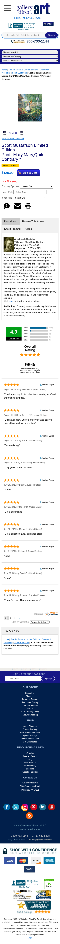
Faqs (38, 18)
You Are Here (11, 630)
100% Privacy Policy (30, 712)
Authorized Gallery (30, 702)
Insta (24, 807)
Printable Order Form (30, 739)
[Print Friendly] (28, 209)
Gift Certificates (30, 742)
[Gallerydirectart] (30, 8)
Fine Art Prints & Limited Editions (23, 70)
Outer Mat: (7, 191)
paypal (29, 869)
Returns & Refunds (30, 699)
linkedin (42, 807)
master (22, 860)
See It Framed (12, 228)
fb (6, 807)
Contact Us (30, 693)
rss (29, 815)
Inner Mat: (7, 197)
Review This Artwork (34, 221)
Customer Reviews (30, 705)
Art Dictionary (30, 766)
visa (9, 860)
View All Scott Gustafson (13, 138)
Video (28, 228)
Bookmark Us (30, 762)
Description (10, 221)
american (49, 860)
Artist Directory (30, 726)
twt (15, 807)
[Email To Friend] (17, 209)
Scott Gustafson (19, 73)
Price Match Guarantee (30, 732)
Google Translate (30, 772)
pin (33, 807)
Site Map (30, 769)
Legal (30, 938)
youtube (51, 807)
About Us (27, 18)
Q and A (30, 753)
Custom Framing (30, 729)
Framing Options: (11, 186)
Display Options (20, 621)
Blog (30, 759)
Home (17, 18)
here (11, 301)
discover (35, 860)
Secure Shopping (30, 715)
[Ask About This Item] (7, 209)
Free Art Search (30, 756)
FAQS (30, 708)
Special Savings (30, 735)
